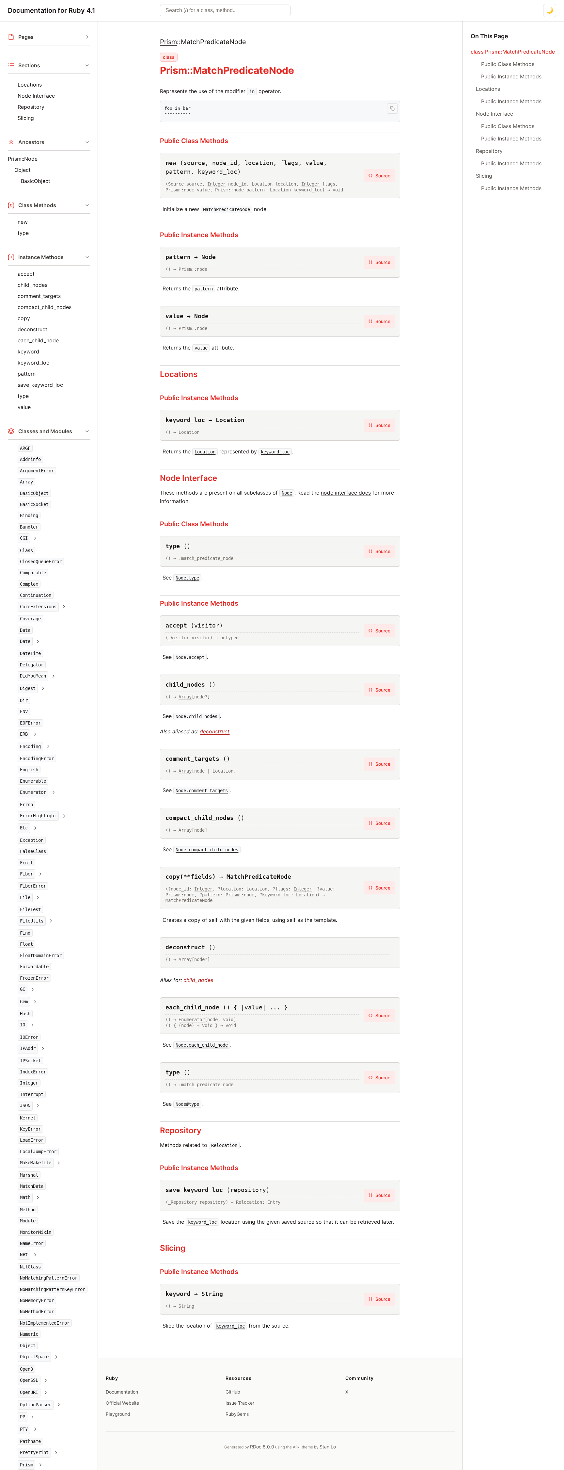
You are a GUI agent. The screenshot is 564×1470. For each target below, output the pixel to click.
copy (24, 318)
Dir (24, 700)
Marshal (29, 1175)
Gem (24, 1001)
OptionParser (35, 1404)
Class (26, 550)
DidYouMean (33, 675)
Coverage (30, 618)
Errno (26, 804)
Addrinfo (30, 459)
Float (26, 944)
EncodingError (37, 758)
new (23, 222)
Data (25, 630)
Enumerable (33, 781)
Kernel (28, 1117)
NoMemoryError (37, 1300)
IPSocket (30, 1060)
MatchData (31, 1186)
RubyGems (237, 1414)
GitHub (233, 1392)
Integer (29, 1083)
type (23, 233)
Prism (26, 1464)
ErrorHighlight (38, 815)
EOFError (30, 723)
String (186, 1306)
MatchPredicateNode (188, 900)
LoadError (31, 1140)
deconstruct (32, 329)
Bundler (29, 527)
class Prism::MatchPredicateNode (513, 51)
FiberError (33, 886)
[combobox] (225, 10)
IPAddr (28, 1048)
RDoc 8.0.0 (262, 1446)
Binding (29, 515)
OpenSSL (29, 1380)
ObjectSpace (34, 1356)
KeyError (30, 1129)
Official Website (122, 1403)
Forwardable (34, 966)
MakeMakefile (35, 1162)
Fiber (26, 873)
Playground (118, 1414)
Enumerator (33, 792)
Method (28, 1209)
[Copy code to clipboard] (392, 108)
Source (379, 175)
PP (22, 1416)
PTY (24, 1429)
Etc (24, 827)
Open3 (26, 1369)
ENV (24, 711)
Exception (31, 840)
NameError (31, 1243)
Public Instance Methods (199, 235)
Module (28, 1220)
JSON (25, 1105)
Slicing (26, 118)
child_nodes (32, 285)
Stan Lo (328, 1446)
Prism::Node (23, 158)
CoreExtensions (38, 606)
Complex (29, 584)
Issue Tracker (240, 1403)
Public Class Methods (194, 141)
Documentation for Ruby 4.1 (51, 10)
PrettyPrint (34, 1452)
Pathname (30, 1441)
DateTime (30, 653)
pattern (27, 373)
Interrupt (31, 1094)
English (29, 769)
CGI (24, 538)
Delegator (31, 664)
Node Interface (36, 95)
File (25, 897)
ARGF (25, 448)
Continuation (35, 595)
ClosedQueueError (41, 561)
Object (22, 170)
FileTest (30, 909)
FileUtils (31, 920)
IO (22, 1024)
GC (22, 989)
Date (25, 641)
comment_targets (39, 296)
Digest (28, 688)
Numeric (29, 1334)
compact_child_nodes (44, 307)
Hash (25, 1013)
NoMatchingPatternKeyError (52, 1289)
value (24, 407)
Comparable (33, 572)
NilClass (30, 1266)
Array (26, 481)
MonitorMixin (35, 1232)
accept (26, 273)
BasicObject (35, 181)
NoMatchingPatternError (48, 1278)
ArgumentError (37, 470)
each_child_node (38, 340)
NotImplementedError (45, 1323)
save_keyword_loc (40, 385)
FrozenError (34, 978)
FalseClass (33, 851)
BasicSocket (34, 504)
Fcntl (26, 862)
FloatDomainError (41, 955)
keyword (28, 351)
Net (24, 1254)
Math (25, 1197)
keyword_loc (33, 362)
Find (25, 933)
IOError (29, 1037)
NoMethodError (37, 1311)
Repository (31, 107)
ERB (24, 734)
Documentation (122, 1392)
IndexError (33, 1071)
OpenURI (29, 1392)
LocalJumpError (38, 1151)
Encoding (30, 746)
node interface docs (346, 492)
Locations (30, 84)
